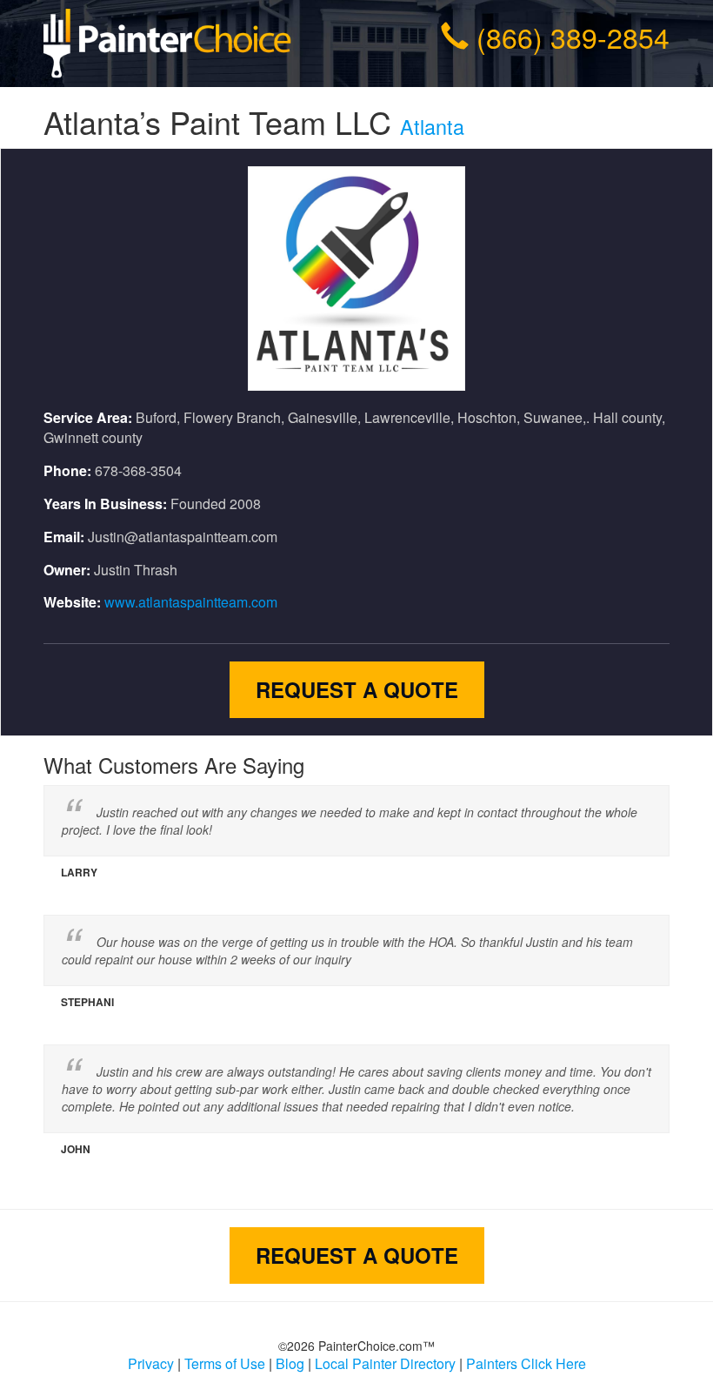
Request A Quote (357, 689)
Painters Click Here (526, 1363)
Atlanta (432, 126)
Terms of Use (224, 1363)
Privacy (151, 1363)
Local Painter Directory (385, 1363)
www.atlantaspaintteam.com (190, 602)
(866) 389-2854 (573, 37)
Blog (290, 1363)
